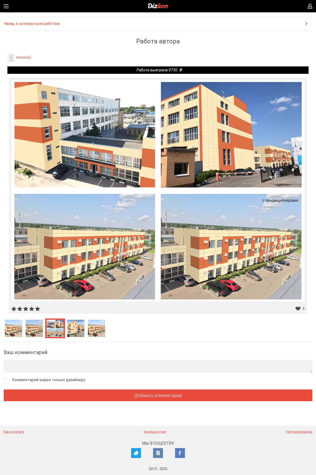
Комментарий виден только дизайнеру (48, 379)
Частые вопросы (299, 432)
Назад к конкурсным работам (31, 23)
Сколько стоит (155, 432)
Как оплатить (14, 432)
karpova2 (23, 57)
